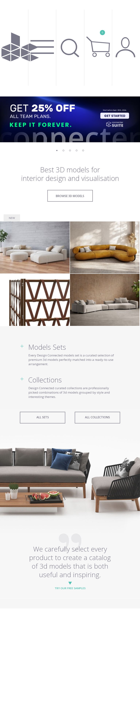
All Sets (42, 417)
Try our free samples (70, 588)
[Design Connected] (20, 48)
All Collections (97, 417)
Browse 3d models (70, 196)
